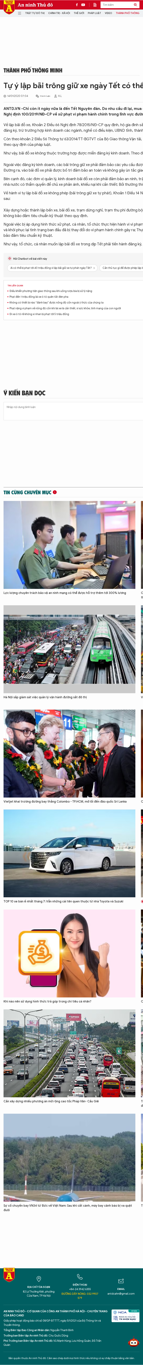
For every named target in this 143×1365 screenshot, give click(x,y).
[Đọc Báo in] (97, 5)
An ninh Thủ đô (35, 5)
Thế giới (79, 13)
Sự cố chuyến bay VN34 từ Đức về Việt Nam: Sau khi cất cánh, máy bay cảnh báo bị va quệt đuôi (68, 1208)
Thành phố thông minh (33, 70)
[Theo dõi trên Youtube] (83, 5)
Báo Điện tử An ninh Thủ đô (9, 7)
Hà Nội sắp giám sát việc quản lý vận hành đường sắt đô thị (45, 697)
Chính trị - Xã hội (59, 13)
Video (108, 13)
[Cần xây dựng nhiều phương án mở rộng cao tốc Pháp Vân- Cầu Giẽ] (69, 1053)
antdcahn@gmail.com (121, 1293)
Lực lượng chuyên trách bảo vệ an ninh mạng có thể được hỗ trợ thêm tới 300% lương (65, 593)
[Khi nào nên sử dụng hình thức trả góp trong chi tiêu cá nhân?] (69, 953)
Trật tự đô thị (35, 13)
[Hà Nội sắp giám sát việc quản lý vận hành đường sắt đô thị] (69, 649)
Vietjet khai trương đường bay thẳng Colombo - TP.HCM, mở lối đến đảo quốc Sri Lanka (65, 802)
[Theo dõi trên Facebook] (78, 5)
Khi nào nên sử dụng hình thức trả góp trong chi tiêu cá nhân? (47, 1001)
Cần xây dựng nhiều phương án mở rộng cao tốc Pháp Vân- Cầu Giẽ (51, 1101)
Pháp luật (94, 13)
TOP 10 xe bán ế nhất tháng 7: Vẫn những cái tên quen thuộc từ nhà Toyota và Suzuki (63, 901)
